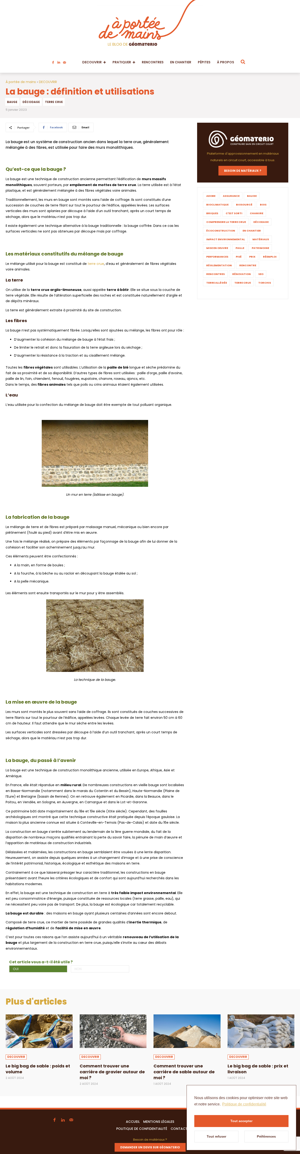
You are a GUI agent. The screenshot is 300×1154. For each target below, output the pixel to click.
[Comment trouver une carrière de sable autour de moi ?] (187, 1031)
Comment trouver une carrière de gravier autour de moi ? (112, 1072)
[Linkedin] (58, 61)
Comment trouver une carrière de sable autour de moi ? (184, 1072)
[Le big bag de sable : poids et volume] (39, 1031)
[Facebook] (53, 61)
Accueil (133, 1121)
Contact (179, 1128)
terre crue (54, 102)
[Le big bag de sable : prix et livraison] (261, 1031)
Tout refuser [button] (216, 1136)
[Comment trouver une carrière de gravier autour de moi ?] (113, 1031)
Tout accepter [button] (241, 1121)
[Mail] (64, 61)
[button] (243, 61)
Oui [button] (16, 969)
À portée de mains (21, 82)
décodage (31, 102)
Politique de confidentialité (141, 1128)
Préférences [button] (266, 1136)
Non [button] (78, 969)
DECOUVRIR (48, 82)
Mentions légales (158, 1121)
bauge (12, 102)
